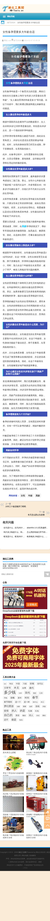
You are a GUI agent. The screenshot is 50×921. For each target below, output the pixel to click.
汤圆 (18, 706)
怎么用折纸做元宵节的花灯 (38, 532)
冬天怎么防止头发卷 (36, 514)
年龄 (25, 83)
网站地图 (25, 855)
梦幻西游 (9, 706)
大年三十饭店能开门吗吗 (15, 506)
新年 (20, 697)
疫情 (6, 710)
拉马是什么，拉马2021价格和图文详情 (15, 527)
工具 (41, 693)
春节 (35, 697)
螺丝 (24, 715)
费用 (44, 715)
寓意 (34, 693)
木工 (42, 702)
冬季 (24, 688)
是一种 (27, 701)
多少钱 (10, 692)
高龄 (24, 226)
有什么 (35, 702)
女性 (8, 83)
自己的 (8, 715)
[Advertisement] (25, 896)
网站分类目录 (40, 852)
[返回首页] (47, 812)
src (5, 684)
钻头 (21, 720)
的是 (22, 710)
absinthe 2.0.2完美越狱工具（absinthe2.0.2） (38, 527)
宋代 (27, 692)
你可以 (40, 683)
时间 (27, 697)
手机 (5, 698)
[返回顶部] (47, 825)
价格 (32, 683)
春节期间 (8, 701)
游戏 (37, 706)
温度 (30, 706)
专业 (11, 683)
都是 (13, 719)
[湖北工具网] (25, 8)
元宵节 (7, 687)
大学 (20, 693)
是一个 (18, 701)
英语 (17, 715)
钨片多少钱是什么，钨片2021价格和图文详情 (15, 532)
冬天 (16, 687)
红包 (37, 711)
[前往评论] (47, 819)
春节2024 (11, 22)
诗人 (31, 715)
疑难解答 (32, 855)
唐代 (31, 687)
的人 (14, 710)
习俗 (25, 683)
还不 (6, 719)
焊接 (44, 706)
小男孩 (25, 868)
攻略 (12, 697)
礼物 (30, 710)
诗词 (37, 715)
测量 (24, 706)
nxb (9, 40)
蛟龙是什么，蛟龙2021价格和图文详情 (15, 536)
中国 (18, 683)
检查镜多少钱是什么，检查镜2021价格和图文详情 (38, 536)
